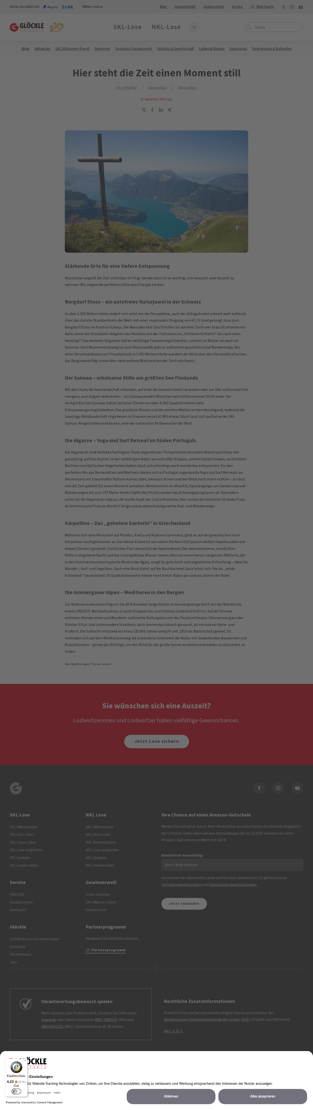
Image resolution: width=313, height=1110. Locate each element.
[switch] (16, 1091)
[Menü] (25, 1062)
